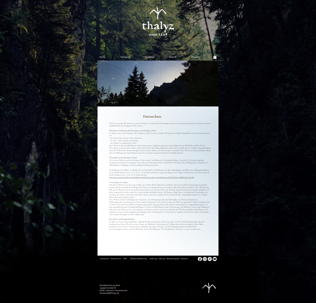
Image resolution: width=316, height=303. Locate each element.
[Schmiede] (146, 102)
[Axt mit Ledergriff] (152, 102)
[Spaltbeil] (149, 102)
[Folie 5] (166, 102)
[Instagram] (205, 259)
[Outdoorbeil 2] (135, 102)
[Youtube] (215, 259)
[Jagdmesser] (180, 102)
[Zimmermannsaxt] (143, 102)
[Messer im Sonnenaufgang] (183, 102)
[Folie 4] (160, 102)
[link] (215, 57)
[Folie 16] (163, 102)
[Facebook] (200, 259)
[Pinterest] (210, 259)
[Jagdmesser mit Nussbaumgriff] (155, 102)
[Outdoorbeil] (123, 102)
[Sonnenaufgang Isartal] (140, 102)
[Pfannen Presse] (169, 102)
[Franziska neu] (132, 102)
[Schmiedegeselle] (186, 102)
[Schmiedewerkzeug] (172, 102)
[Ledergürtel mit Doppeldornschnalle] (189, 102)
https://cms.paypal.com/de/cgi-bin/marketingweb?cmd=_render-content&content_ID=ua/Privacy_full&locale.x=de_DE (151, 177)
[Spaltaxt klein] (129, 102)
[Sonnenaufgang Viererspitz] (126, 102)
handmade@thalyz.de (109, 293)
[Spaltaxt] (177, 102)
